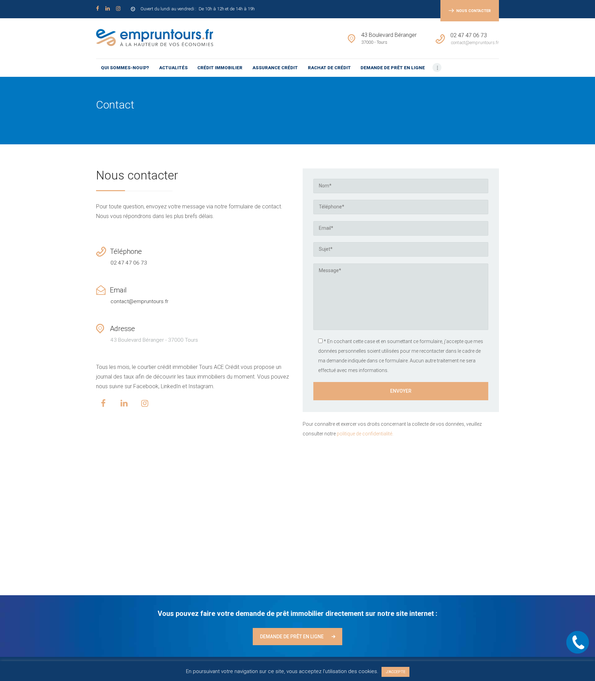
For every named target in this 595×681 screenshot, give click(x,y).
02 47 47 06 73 (129, 263)
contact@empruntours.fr (139, 301)
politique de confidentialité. (365, 433)
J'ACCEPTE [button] (395, 672)
